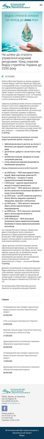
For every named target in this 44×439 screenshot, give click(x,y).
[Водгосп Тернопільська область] (16, 6)
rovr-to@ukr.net (14, 403)
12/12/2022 (10, 76)
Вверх (22, 435)
